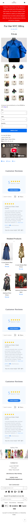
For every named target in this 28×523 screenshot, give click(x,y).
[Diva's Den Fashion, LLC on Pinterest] (12, 492)
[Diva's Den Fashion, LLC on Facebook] (9, 492)
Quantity (3, 123)
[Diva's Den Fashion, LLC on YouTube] (22, 492)
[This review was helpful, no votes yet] (18, 230)
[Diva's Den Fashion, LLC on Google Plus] (15, 492)
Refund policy (20, 502)
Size (2, 109)
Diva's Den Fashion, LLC (15, 512)
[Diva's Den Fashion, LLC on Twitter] (6, 492)
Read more (20, 222)
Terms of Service (12, 502)
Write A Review (14, 190)
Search (6, 502)
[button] (2, 454)
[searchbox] (8, 196)
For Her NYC (14, 29)
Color (2, 116)
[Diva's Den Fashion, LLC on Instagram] (19, 492)
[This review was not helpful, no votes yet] (21, 230)
